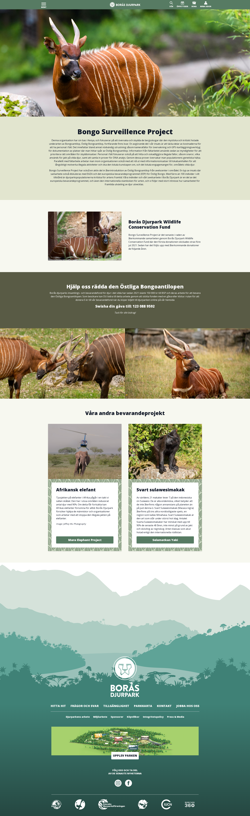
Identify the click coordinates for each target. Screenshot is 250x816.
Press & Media (175, 716)
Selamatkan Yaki (165, 540)
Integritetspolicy (153, 716)
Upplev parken (125, 755)
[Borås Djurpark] (125, 4)
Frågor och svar (84, 706)
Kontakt (164, 706)
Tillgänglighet (116, 706)
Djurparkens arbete (78, 716)
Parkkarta (143, 706)
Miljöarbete (100, 716)
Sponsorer (117, 716)
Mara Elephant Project (85, 540)
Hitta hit (58, 706)
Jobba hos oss (187, 706)
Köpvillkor (133, 716)
